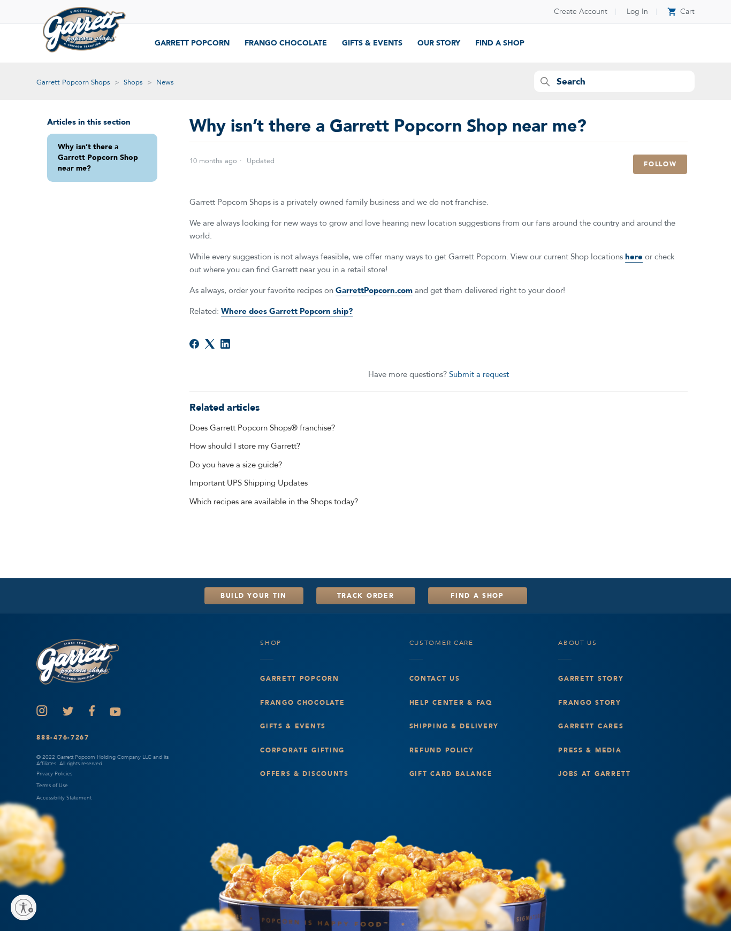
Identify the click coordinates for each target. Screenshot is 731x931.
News (165, 82)
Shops (133, 82)
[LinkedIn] (225, 344)
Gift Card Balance (451, 774)
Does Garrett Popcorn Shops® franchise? (262, 427)
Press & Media (589, 750)
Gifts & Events (372, 43)
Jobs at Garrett (594, 774)
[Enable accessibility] (23, 907)
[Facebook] (194, 344)
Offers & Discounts (304, 774)
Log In (637, 11)
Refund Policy (441, 750)
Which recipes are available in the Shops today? (273, 501)
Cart (681, 11)
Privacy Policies (54, 774)
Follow (660, 164)
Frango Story (589, 702)
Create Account (580, 11)
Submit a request (479, 374)
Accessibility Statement (64, 798)
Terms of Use (52, 785)
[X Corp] (210, 344)
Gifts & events (293, 726)
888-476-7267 (62, 737)
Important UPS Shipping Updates (248, 483)
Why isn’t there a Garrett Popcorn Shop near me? (98, 158)
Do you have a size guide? (235, 464)
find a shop (499, 43)
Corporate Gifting (302, 750)
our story (438, 43)
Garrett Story (590, 678)
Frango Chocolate (286, 43)
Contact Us (434, 678)
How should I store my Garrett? (244, 446)
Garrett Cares (590, 726)
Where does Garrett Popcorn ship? (287, 311)
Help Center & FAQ (450, 702)
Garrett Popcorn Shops (73, 82)
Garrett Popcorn (192, 43)
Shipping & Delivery (454, 726)
